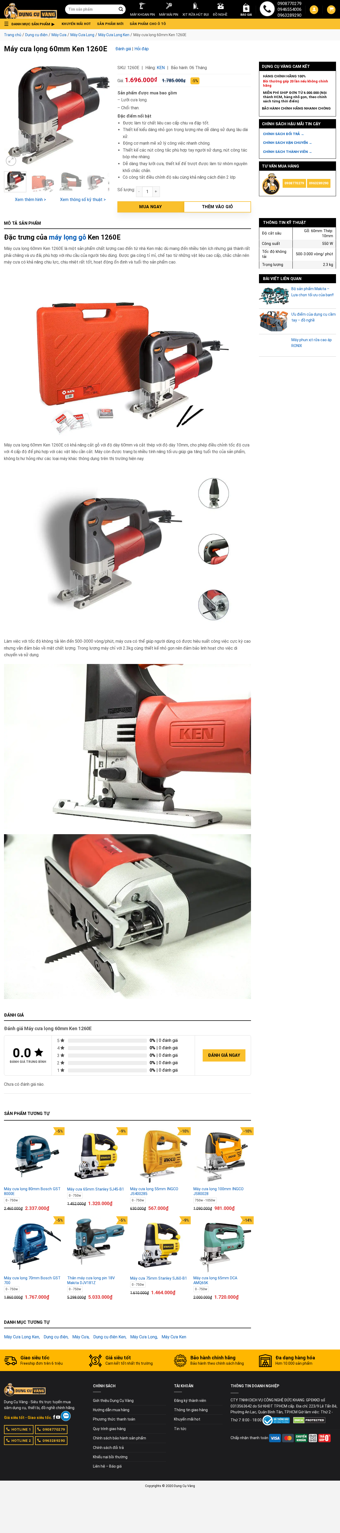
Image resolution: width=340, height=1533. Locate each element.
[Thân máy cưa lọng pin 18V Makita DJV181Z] (96, 1245)
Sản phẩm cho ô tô (148, 24)
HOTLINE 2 (21, 1440)
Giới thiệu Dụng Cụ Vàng (113, 1400)
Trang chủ (12, 35)
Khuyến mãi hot (76, 24)
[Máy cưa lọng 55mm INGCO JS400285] (159, 1156)
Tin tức (180, 1429)
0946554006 (289, 9)
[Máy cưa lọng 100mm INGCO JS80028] (222, 1156)
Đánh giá (123, 48)
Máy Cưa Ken (174, 1336)
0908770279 (289, 3)
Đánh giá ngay (224, 1055)
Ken (161, 67)
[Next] (100, 114)
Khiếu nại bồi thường (110, 1457)
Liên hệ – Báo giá (107, 1466)
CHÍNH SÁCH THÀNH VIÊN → (287, 152)
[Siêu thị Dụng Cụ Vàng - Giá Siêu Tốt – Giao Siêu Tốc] (30, 9)
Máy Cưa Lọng (82, 35)
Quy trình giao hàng (109, 1429)
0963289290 (289, 15)
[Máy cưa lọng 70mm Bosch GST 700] (33, 1245)
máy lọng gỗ (67, 237)
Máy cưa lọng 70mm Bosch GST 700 (32, 1280)
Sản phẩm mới (110, 24)
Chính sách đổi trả (108, 1448)
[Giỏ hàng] (331, 9)
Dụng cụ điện (36, 35)
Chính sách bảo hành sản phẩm (119, 1438)
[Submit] (120, 9)
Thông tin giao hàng (191, 1410)
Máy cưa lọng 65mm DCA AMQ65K (215, 1280)
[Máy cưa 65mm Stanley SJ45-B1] (96, 1156)
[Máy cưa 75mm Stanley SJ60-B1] (159, 1245)
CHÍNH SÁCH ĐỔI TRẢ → (283, 134)
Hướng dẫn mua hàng (111, 1410)
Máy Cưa (59, 35)
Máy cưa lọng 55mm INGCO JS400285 (154, 1191)
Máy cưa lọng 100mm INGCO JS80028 (218, 1191)
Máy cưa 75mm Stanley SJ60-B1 (158, 1278)
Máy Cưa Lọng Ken (113, 35)
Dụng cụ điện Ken (109, 1336)
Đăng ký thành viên (190, 1400)
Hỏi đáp (141, 48)
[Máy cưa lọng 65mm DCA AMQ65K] (222, 1245)
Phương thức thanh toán (114, 1419)
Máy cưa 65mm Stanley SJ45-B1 (95, 1189)
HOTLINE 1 (21, 1429)
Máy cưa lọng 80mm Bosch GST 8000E (32, 1191)
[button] (30, 24)
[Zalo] (66, 1416)
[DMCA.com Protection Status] (309, 1420)
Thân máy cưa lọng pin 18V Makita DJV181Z (91, 1280)
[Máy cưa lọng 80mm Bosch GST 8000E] (33, 1156)
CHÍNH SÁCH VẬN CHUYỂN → (287, 143)
